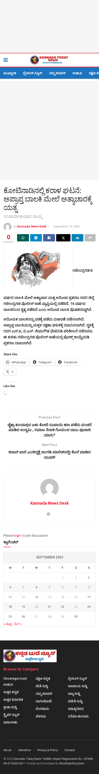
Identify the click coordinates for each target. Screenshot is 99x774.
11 (10, 597)
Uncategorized (15, 678)
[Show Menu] (5, 60)
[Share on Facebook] (49, 237)
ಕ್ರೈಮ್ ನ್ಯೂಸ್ (11, 715)
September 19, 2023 (66, 226)
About (7, 750)
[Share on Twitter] (63, 237)
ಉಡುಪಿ (77, 73)
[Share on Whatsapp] (23, 237)
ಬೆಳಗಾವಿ (41, 716)
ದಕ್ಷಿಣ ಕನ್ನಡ (43, 678)
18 (10, 606)
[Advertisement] (49, 130)
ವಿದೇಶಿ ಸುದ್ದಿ (75, 701)
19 (23, 606)
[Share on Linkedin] (78, 237)
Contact (69, 750)
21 (49, 606)
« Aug (8, 624)
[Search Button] (93, 60)
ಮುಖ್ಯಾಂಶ (9, 73)
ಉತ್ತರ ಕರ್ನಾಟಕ (13, 699)
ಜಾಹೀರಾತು (10, 722)
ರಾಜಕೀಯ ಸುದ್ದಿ (77, 686)
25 (10, 616)
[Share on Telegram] (36, 237)
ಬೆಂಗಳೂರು (42, 709)
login (17, 535)
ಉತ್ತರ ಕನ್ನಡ (11, 692)
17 (88, 597)
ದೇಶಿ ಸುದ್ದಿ (42, 686)
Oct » (18, 624)
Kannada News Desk (31, 226)
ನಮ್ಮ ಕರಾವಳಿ (57, 73)
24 (88, 606)
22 (62, 606)
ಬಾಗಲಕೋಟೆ (44, 701)
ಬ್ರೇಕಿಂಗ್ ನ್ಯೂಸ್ (32, 73)
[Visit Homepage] (49, 60)
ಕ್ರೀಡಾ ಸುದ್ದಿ (10, 707)
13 (36, 597)
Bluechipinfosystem (71, 763)
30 (75, 616)
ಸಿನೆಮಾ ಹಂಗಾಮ (78, 716)
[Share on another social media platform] (90, 237)
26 (23, 616)
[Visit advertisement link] (49, 26)
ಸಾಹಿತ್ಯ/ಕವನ (76, 709)
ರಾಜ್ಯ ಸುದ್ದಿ (74, 693)
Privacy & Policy (47, 750)
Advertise (24, 750)
